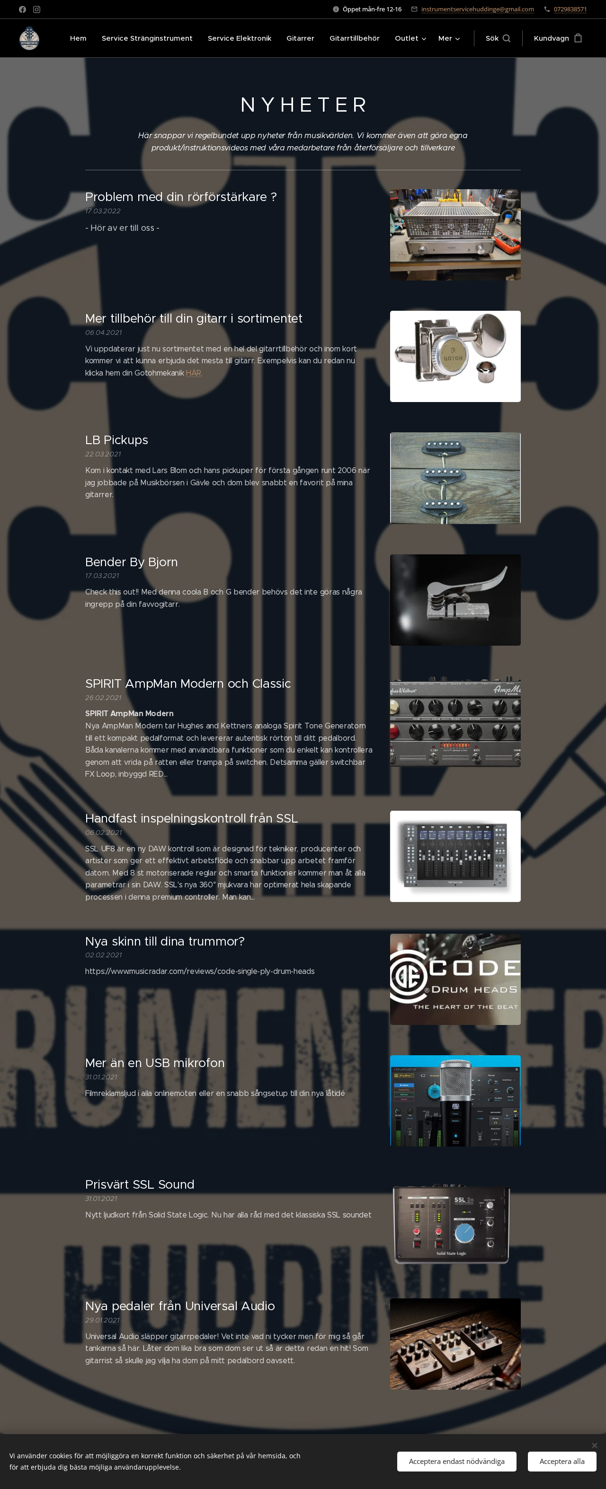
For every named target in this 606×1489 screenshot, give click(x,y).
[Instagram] (37, 9)
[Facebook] (22, 9)
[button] (498, 38)
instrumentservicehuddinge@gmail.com (477, 9)
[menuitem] (81, 38)
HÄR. (194, 372)
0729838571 (570, 9)
